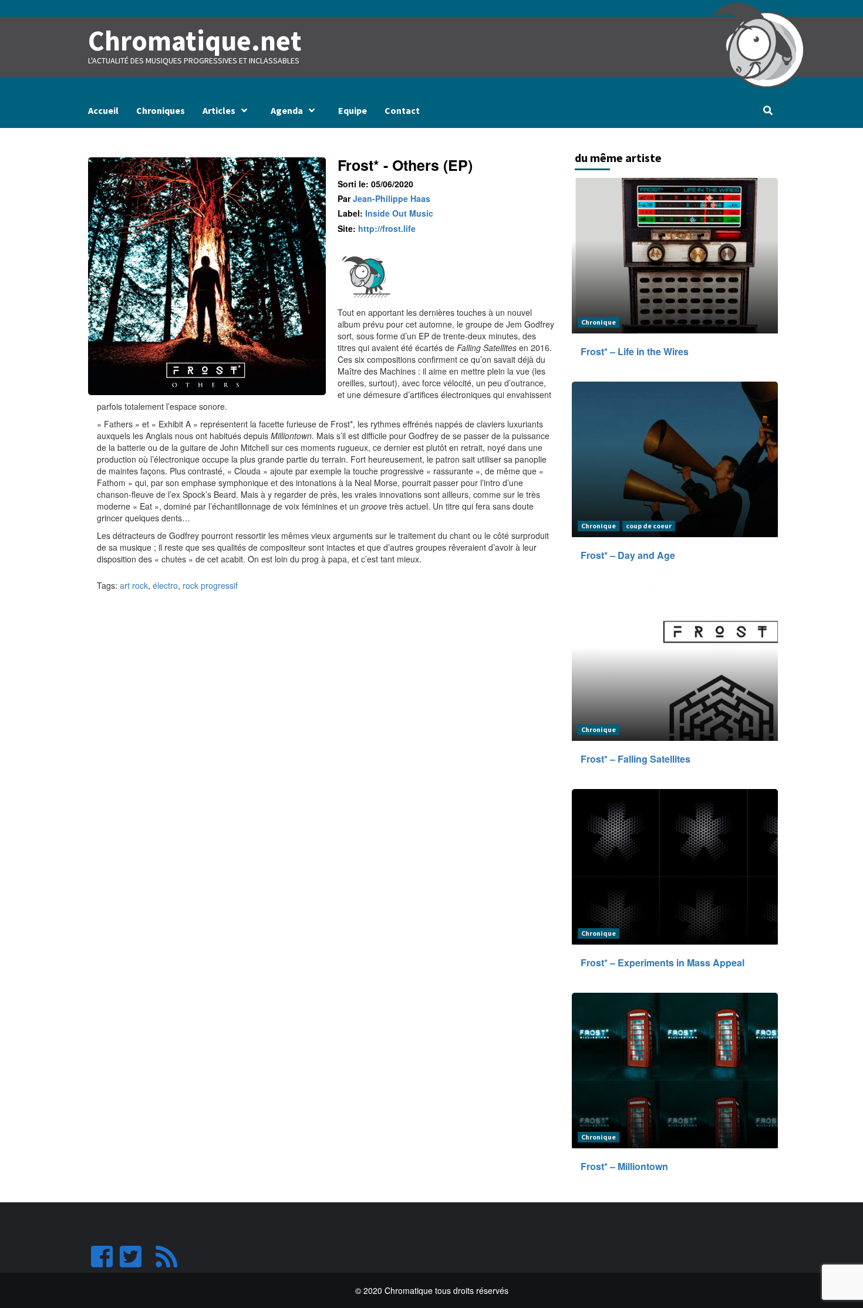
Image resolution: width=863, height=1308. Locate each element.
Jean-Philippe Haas (391, 198)
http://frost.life (387, 228)
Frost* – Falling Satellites (635, 759)
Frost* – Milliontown (624, 1166)
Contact (402, 110)
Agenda (287, 110)
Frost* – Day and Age (628, 555)
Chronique (598, 322)
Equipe (352, 110)
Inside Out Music (399, 213)
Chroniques (160, 110)
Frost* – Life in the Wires (635, 351)
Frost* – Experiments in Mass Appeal (662, 962)
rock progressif (210, 585)
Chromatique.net (195, 40)
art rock (134, 585)
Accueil (103, 110)
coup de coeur (649, 525)
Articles (219, 110)
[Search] (767, 110)
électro (165, 585)
